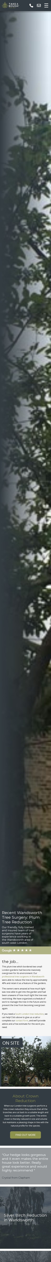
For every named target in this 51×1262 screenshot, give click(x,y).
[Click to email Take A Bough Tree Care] (39, 5)
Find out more (25, 1135)
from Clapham (21, 1177)
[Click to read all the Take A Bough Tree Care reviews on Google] (25, 950)
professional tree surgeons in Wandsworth (23, 976)
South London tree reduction (29, 1013)
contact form (22, 1020)
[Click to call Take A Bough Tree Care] (31, 5)
